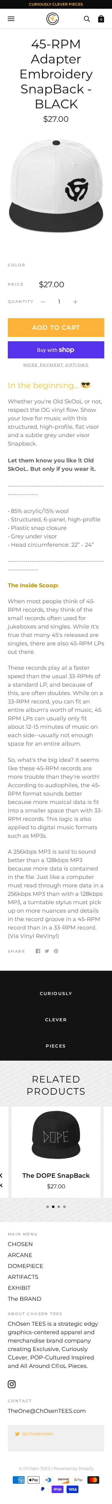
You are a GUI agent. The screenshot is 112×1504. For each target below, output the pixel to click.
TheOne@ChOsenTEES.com (47, 1411)
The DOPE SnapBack (56, 1175)
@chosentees (37, 1434)
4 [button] (64, 1207)
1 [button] (47, 1207)
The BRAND (24, 1298)
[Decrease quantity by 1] (43, 302)
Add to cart (56, 327)
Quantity (21, 301)
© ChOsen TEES (34, 1468)
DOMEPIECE (25, 1266)
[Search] (87, 18)
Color (17, 265)
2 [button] (53, 1207)
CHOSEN (20, 1244)
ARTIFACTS (23, 1277)
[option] (56, 187)
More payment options (56, 364)
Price (16, 284)
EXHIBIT (19, 1288)
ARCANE (20, 1255)
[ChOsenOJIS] (86, 385)
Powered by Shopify (74, 1468)
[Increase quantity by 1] (75, 302)
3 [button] (59, 1207)
